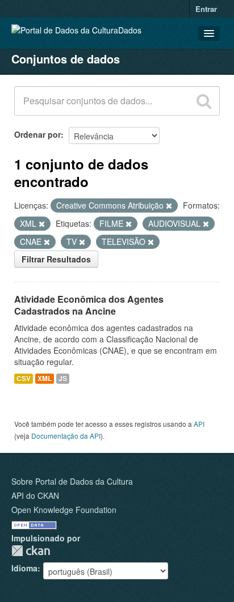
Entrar (206, 8)
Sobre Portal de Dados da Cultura (72, 481)
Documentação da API (66, 435)
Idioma (24, 568)
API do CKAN (35, 495)
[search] (204, 100)
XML (44, 378)
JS (62, 378)
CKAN (30, 551)
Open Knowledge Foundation (63, 509)
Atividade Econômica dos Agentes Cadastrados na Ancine (89, 304)
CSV (23, 378)
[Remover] (169, 205)
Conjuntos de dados (65, 58)
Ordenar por (37, 134)
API (199, 424)
